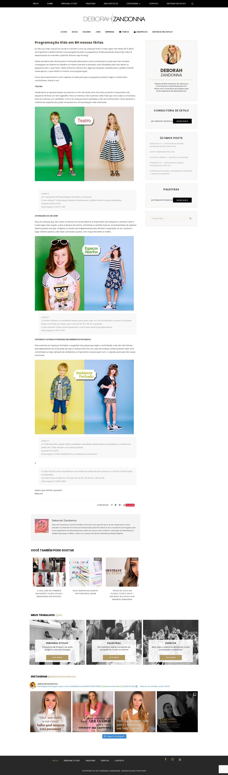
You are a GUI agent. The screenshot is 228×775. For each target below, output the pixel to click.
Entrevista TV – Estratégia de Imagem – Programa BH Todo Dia (167, 164)
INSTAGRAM (53, 676)
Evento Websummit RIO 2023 (162, 152)
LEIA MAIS (57, 657)
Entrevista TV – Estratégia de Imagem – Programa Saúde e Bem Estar (167, 145)
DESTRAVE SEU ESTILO (176, 3)
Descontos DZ (111, 3)
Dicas (75, 32)
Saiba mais (182, 121)
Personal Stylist (69, 3)
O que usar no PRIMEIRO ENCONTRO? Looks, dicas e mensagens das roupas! (49, 593)
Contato (153, 3)
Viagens (86, 32)
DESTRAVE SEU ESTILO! (162, 32)
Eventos (170, 643)
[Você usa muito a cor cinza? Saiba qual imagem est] (50, 711)
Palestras (90, 3)
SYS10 (143, 771)
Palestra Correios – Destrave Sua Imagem (169, 157)
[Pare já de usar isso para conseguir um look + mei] (135, 711)
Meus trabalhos (46, 615)
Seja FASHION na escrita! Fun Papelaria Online (85, 592)
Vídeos (125, 32)
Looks (64, 32)
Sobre (50, 3)
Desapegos (142, 32)
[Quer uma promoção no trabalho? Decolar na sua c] (92, 711)
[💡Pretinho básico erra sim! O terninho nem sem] (177, 711)
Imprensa (109, 32)
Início (36, 3)
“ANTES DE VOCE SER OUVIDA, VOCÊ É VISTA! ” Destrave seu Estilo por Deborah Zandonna (122, 595)
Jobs (98, 32)
